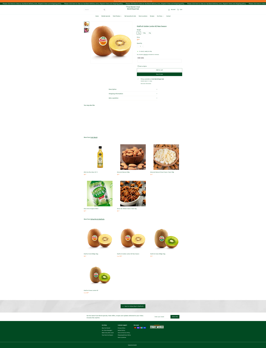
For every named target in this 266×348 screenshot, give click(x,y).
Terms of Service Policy (124, 332)
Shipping (145, 54)
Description (113, 89)
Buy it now (159, 74)
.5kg (150, 33)
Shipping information (116, 93)
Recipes (152, 16)
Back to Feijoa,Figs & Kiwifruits (134, 306)
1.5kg (144, 33)
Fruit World (94, 137)
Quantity (139, 43)
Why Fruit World (106, 328)
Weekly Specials (105, 16)
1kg (139, 33)
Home (97, 16)
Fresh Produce (117, 16)
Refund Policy (121, 330)
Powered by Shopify (132, 345)
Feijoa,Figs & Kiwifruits (97, 219)
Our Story (159, 16)
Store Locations (143, 16)
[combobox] (95, 9)
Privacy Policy (121, 328)
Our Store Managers (107, 330)
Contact (168, 16)
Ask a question (113, 98)
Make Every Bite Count (108, 332)
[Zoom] (111, 42)
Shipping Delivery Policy (124, 335)
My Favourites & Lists (130, 16)
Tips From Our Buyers (107, 335)
